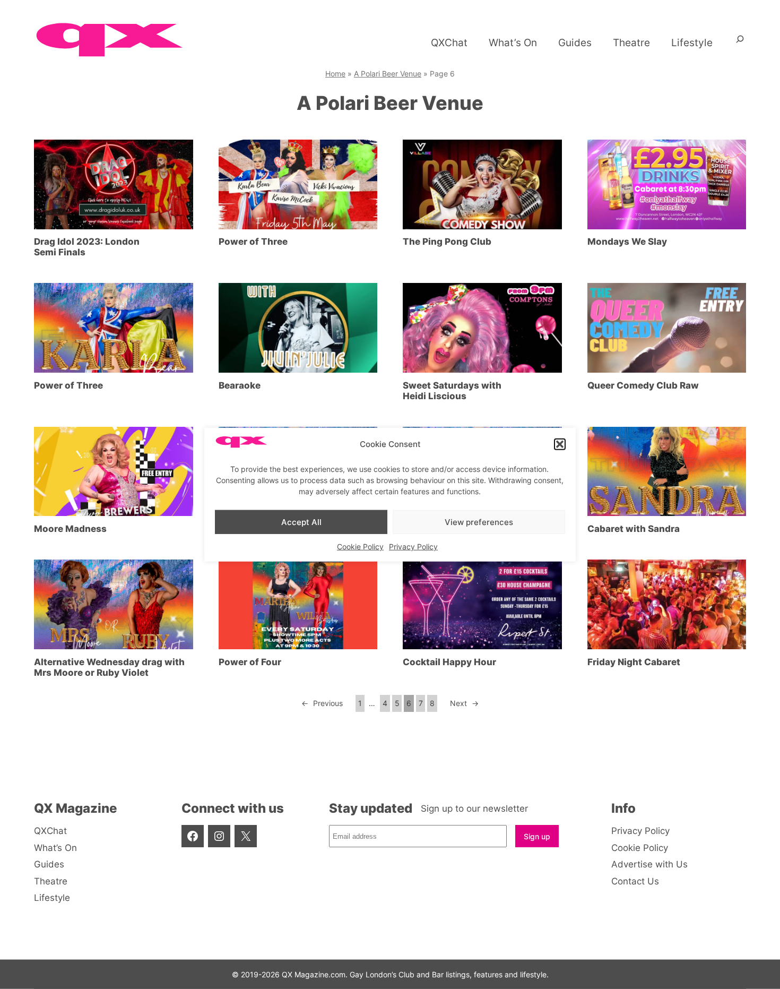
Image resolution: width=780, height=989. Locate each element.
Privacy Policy (413, 546)
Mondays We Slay (627, 241)
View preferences (479, 522)
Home (335, 73)
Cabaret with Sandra (633, 528)
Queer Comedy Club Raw (643, 385)
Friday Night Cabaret (633, 662)
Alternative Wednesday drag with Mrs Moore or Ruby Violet (109, 667)
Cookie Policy (360, 546)
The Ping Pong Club (447, 241)
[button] (559, 444)
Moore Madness (70, 528)
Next (464, 703)
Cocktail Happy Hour (449, 662)
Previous (322, 703)
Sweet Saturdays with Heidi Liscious (452, 390)
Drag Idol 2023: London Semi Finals (87, 246)
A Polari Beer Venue (387, 73)
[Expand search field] (740, 43)
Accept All (301, 522)
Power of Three (253, 241)
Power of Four (250, 662)
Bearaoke (240, 385)
